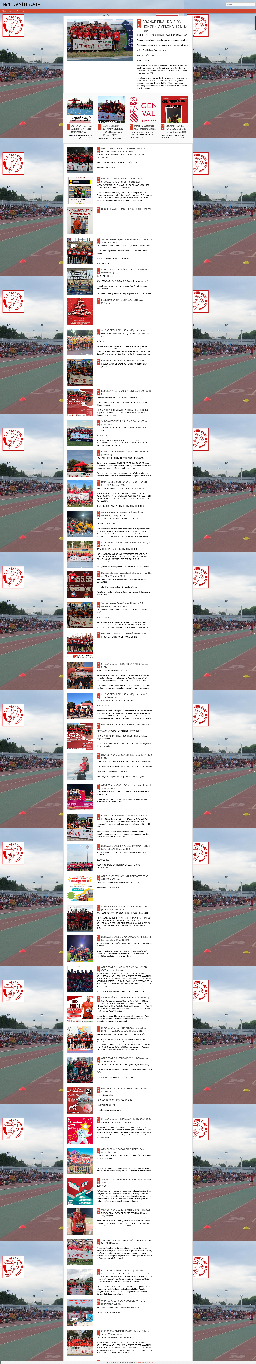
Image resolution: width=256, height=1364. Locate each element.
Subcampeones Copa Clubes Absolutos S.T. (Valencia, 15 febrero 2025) (122, 605)
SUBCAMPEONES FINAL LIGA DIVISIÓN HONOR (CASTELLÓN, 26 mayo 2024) (125, 847)
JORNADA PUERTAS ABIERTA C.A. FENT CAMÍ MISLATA (81, 128)
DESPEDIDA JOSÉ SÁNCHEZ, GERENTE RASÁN (126, 208)
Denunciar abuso (147, 1362)
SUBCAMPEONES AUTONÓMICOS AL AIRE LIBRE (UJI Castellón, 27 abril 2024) (126, 938)
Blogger (138, 1362)
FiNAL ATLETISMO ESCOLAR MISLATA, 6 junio (124, 815)
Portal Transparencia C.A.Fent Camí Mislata (145, 127)
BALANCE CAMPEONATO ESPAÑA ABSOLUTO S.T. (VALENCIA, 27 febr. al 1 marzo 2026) (124, 180)
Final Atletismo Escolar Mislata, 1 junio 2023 (122, 1270)
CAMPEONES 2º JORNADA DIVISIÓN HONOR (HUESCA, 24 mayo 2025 (124, 483)
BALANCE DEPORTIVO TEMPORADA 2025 (122, 360)
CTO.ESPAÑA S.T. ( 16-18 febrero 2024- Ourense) (125, 997)
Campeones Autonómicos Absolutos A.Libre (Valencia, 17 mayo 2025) (122, 514)
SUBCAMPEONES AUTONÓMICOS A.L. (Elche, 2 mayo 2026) (176, 128)
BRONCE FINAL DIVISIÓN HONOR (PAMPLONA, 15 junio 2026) (165, 26)
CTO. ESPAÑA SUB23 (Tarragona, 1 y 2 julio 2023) (125, 1209)
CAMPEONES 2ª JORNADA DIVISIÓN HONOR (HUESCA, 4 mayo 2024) (124, 908)
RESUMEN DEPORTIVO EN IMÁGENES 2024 (123, 633)
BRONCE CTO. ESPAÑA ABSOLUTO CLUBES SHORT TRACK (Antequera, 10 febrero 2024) (124, 1029)
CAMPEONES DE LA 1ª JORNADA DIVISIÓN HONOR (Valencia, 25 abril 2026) (123, 150)
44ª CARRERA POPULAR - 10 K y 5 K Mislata (123, 330)
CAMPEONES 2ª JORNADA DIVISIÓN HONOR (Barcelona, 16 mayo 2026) (113, 130)
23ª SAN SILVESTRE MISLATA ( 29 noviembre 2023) (126, 1118)
